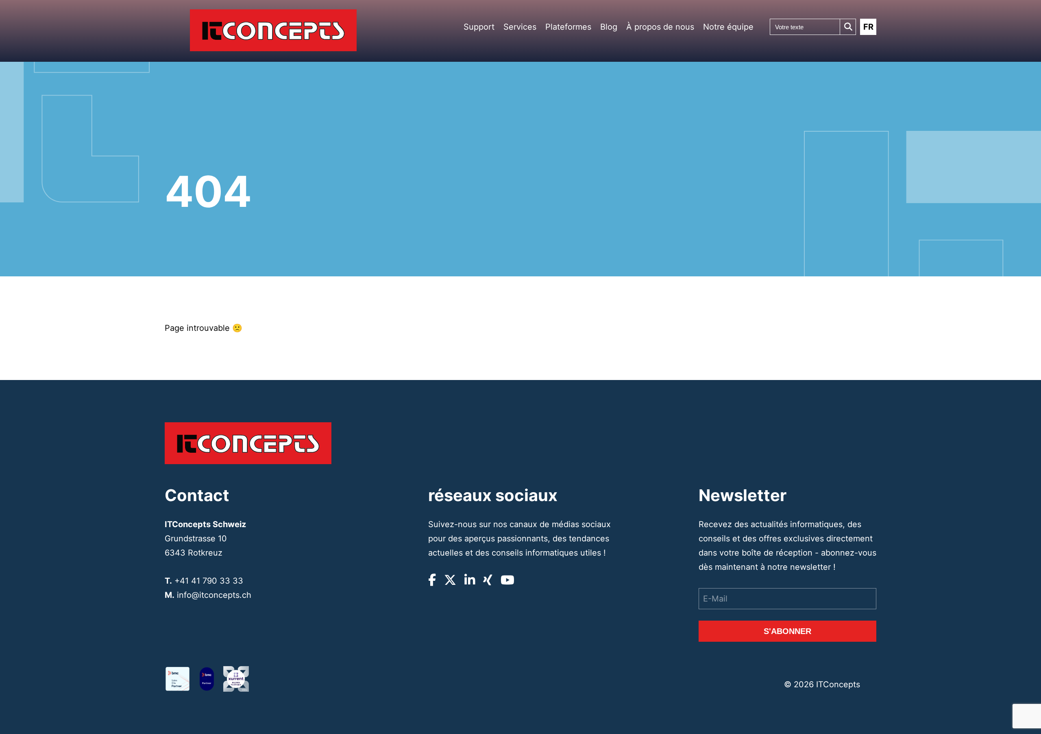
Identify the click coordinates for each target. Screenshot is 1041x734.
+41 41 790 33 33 (208, 581)
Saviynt (573, 212)
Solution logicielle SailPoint (582, 155)
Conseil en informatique (536, 100)
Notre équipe (728, 27)
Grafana (574, 202)
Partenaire (657, 54)
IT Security (534, 127)
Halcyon (574, 143)
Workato (574, 133)
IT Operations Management (537, 154)
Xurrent (573, 123)
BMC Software (579, 103)
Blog (608, 27)
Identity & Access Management (540, 168)
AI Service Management (536, 183)
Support (479, 27)
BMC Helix (576, 113)
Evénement (658, 64)
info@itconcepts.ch (214, 595)
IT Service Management (536, 139)
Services (519, 27)
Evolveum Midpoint (583, 182)
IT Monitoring (537, 195)
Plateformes (568, 27)
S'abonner (787, 631)
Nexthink (575, 192)
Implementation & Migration (540, 114)
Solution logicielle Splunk (582, 169)
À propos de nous (660, 27)
